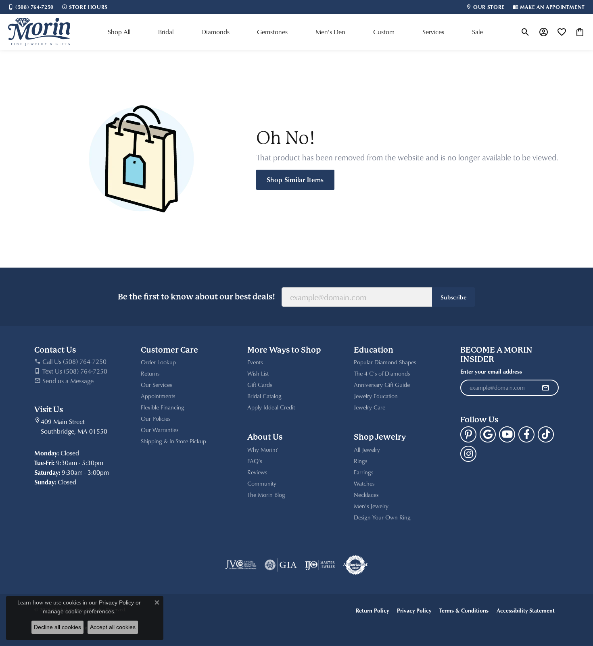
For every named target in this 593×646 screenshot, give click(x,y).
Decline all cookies (57, 627)
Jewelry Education (376, 396)
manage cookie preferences (78, 611)
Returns (150, 373)
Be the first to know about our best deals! (196, 296)
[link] (31, 7)
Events (255, 362)
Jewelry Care (369, 407)
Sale (477, 31)
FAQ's (254, 461)
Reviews (257, 472)
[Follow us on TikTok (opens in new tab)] (546, 434)
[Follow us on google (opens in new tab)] (488, 434)
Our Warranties (159, 430)
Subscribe (454, 297)
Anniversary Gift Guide (382, 384)
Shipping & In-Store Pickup (173, 441)
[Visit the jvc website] (241, 565)
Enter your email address (491, 371)
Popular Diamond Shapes (385, 362)
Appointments (158, 396)
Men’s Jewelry (371, 506)
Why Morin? (262, 449)
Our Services (156, 384)
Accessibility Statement (526, 610)
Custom (384, 31)
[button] (525, 32)
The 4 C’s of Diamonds (382, 373)
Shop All (119, 31)
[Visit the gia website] (281, 565)
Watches (364, 483)
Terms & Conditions (464, 610)
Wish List (258, 373)
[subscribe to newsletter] (545, 387)
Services (433, 31)
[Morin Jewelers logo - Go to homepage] (39, 32)
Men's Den (330, 31)
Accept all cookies (113, 627)
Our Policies (155, 418)
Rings (360, 461)
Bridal (165, 31)
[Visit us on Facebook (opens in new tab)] (526, 434)
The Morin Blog (266, 494)
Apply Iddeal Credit (271, 407)
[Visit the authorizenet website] (355, 565)
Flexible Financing (162, 407)
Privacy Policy (414, 610)
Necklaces (366, 494)
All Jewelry (367, 449)
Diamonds (215, 31)
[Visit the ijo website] (320, 565)
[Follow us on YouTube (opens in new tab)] (507, 434)
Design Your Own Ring (382, 517)
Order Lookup (158, 362)
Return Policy (372, 610)
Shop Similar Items (295, 179)
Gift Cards (259, 384)
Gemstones (272, 31)
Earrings (363, 472)
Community (261, 483)
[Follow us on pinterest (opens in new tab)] (468, 434)
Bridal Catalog (264, 396)
